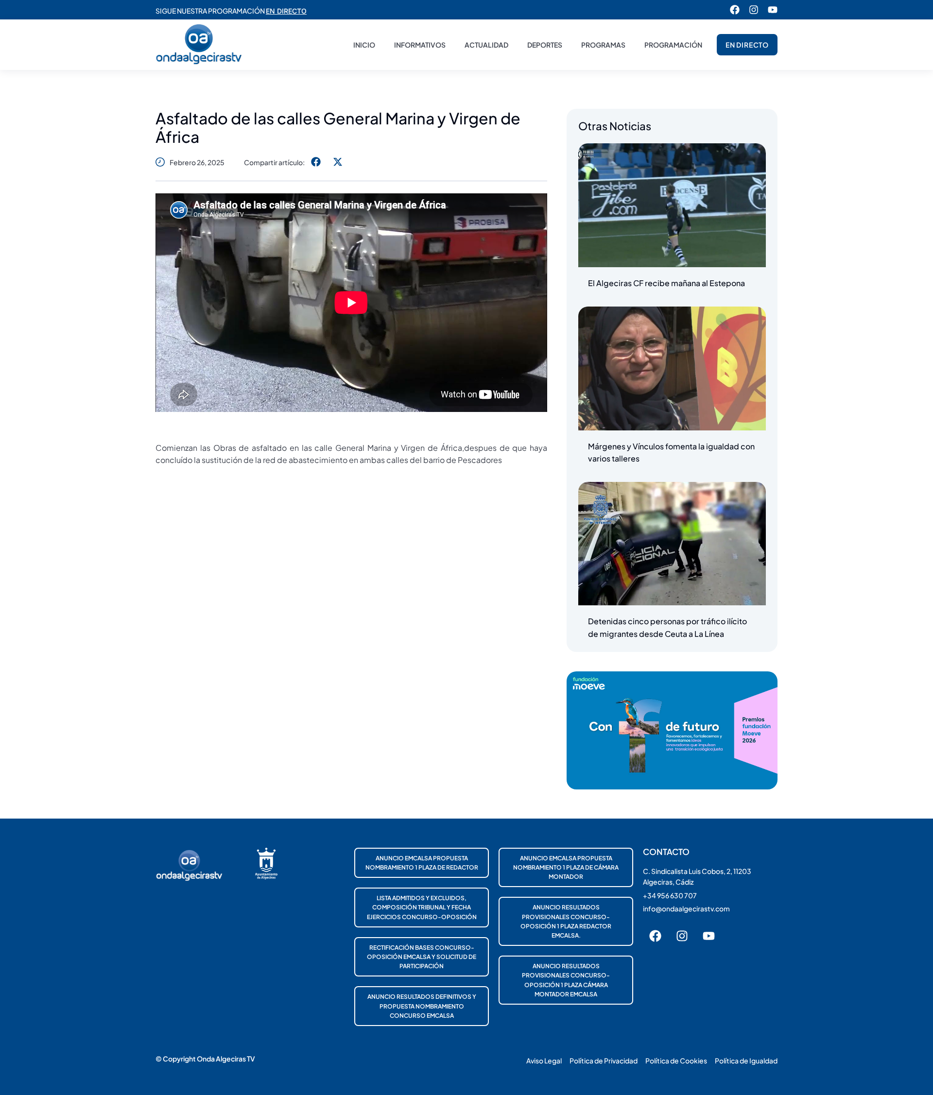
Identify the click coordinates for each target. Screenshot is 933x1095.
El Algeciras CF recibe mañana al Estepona (666, 283)
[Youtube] (773, 10)
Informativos (420, 44)
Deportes (544, 44)
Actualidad (486, 44)
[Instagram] (754, 10)
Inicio (364, 44)
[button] (316, 162)
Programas (603, 44)
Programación (673, 44)
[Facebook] (735, 10)
